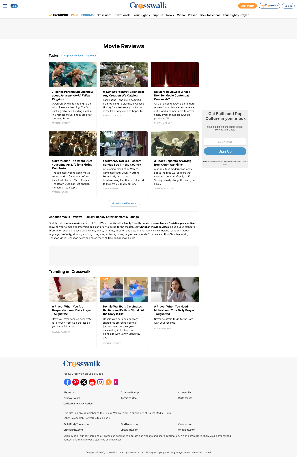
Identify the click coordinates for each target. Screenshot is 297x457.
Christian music (178, 234)
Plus (74, 15)
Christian (144, 226)
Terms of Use (129, 397)
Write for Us (185, 397)
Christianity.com (73, 429)
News (170, 15)
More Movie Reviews (124, 203)
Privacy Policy (71, 397)
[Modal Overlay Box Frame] (225, 139)
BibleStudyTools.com (76, 424)
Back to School (210, 15)
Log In (288, 5)
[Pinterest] (75, 382)
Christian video (57, 237)
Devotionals (122, 15)
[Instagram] (100, 382)
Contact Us (185, 392)
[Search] (14, 6)
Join (247, 5)
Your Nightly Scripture (148, 15)
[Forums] (108, 382)
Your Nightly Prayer (236, 15)
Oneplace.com (186, 429)
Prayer (192, 15)
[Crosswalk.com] (148, 5)
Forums (87, 15)
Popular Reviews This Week (80, 55)
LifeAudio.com (129, 429)
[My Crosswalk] (269, 6)
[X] (83, 382)
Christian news (76, 237)
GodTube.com (129, 424)
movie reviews (75, 223)
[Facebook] (67, 382)
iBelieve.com (185, 424)
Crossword (104, 15)
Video (181, 15)
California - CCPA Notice (78, 403)
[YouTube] (92, 382)
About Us (69, 392)
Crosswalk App (130, 392)
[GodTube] (116, 382)
